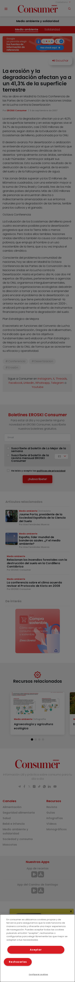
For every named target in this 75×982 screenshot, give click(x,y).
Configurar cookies (38, 974)
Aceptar (36, 949)
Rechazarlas (18, 962)
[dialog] (37, 948)
